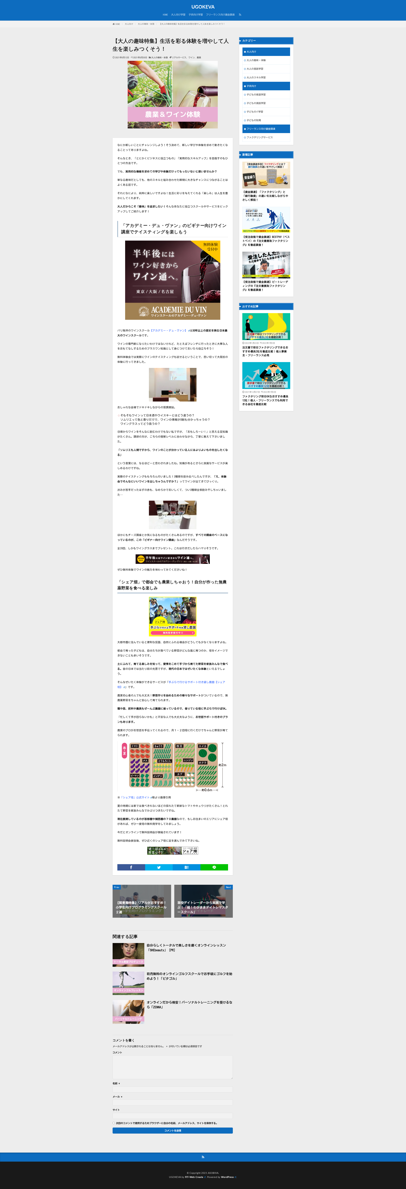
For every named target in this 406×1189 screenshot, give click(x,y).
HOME (165, 14)
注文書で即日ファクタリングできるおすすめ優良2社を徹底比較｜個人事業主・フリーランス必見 (265, 351)
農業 (199, 57)
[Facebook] (131, 867)
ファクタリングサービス (260, 137)
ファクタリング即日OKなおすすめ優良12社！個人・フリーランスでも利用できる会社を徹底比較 (265, 400)
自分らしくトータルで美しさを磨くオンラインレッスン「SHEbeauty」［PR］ (186, 948)
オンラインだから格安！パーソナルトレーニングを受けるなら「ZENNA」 (189, 1005)
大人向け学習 (178, 14)
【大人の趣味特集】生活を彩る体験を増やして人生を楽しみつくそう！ (192, 24)
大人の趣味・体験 (146, 24)
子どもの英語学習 (256, 103)
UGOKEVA (203, 7)
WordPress (227, 1177)
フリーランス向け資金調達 (220, 14)
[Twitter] (159, 867)
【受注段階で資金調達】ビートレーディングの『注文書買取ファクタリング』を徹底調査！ (265, 286)
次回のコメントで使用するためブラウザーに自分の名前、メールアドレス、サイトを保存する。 (167, 1123)
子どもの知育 (254, 120)
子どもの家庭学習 (256, 94)
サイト (116, 1110)
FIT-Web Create (194, 1177)
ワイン (191, 57)
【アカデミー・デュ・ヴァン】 (168, 330)
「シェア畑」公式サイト (135, 797)
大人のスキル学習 (256, 77)
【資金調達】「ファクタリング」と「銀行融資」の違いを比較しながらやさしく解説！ (265, 196)
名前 (116, 1083)
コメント (117, 1052)
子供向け (251, 86)
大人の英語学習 (255, 68)
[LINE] (214, 867)
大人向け (129, 24)
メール (117, 1097)
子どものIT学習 (255, 111)
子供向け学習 (196, 14)
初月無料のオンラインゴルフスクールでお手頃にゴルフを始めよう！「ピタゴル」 (189, 976)
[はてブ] (186, 867)
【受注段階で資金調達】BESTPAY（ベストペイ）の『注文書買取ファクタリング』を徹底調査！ (266, 241)
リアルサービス (179, 57)
